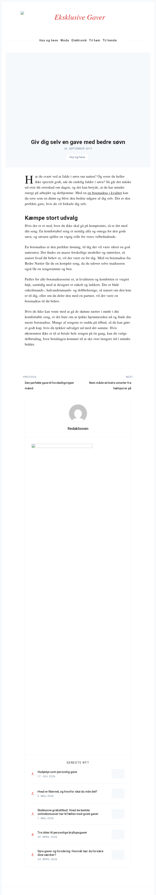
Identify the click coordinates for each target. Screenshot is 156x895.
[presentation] (78, 413)
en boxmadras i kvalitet (105, 192)
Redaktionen (78, 428)
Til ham (94, 40)
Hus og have (48, 40)
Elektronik (79, 40)
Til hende (110, 40)
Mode (65, 40)
